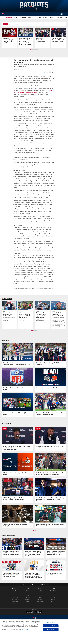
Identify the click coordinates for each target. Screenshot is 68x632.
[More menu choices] (42, 13)
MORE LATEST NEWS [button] (34, 418)
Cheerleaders (15, 603)
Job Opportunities (53, 603)
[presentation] (65, 50)
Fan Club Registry (53, 592)
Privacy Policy (25, 629)
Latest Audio (15, 595)
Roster (27, 590)
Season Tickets (40, 595)
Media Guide (53, 601)
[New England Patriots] (34, 618)
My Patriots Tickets (40, 592)
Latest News (15, 590)
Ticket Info (40, 590)
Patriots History (15, 601)
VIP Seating (40, 597)
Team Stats (28, 597)
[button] (30, 49)
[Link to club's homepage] (3, 13)
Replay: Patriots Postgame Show (15, 24)
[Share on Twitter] (47, 73)
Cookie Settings (50, 622)
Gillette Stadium (40, 601)
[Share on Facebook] (45, 73)
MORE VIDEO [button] (34, 530)
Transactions (27, 599)
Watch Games (39, 603)
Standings (27, 603)
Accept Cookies (50, 629)
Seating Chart (39, 599)
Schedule (27, 601)
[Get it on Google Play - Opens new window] (38, 612)
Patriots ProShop (53, 590)
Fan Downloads (53, 597)
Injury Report (27, 595)
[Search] (45, 14)
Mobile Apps (53, 599)
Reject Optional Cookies (51, 625)
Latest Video (15, 592)
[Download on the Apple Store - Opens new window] (29, 612)
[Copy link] (53, 72)
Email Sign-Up (53, 595)
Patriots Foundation (15, 599)
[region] (34, 625)
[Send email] (50, 73)
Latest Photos (15, 597)
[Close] (65, 625)
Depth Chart (27, 592)
